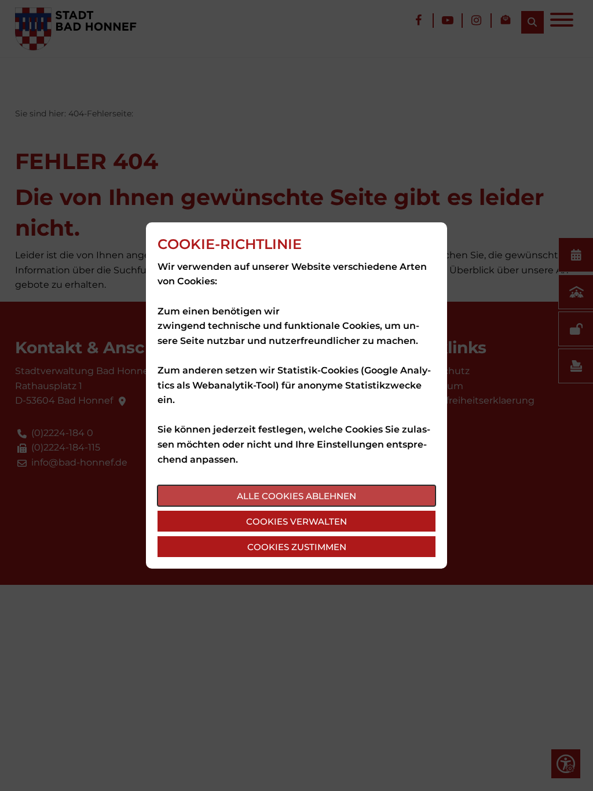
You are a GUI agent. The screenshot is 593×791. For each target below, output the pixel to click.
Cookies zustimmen (296, 546)
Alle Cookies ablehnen (296, 495)
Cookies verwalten (296, 521)
